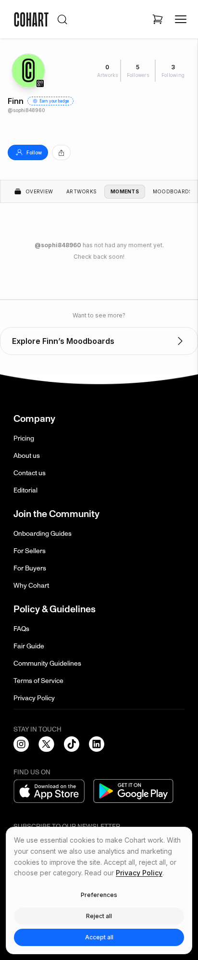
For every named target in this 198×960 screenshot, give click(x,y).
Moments (125, 191)
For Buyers (29, 568)
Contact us (29, 473)
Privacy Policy (34, 698)
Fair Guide (28, 646)
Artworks (81, 191)
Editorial (25, 490)
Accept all (99, 937)
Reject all (99, 916)
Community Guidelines (47, 663)
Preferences (99, 894)
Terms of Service (38, 680)
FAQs (21, 628)
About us (26, 455)
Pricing (23, 438)
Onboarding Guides (42, 533)
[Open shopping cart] (157, 19)
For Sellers (29, 551)
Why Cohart (31, 585)
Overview (39, 191)
